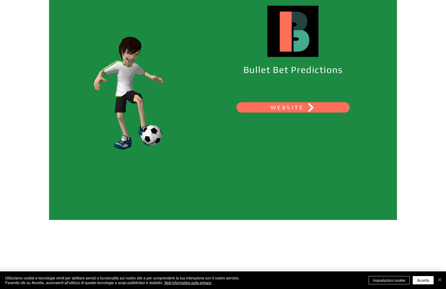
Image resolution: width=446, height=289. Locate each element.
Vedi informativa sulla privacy (187, 282)
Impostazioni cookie (389, 280)
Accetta (423, 280)
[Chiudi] (440, 280)
